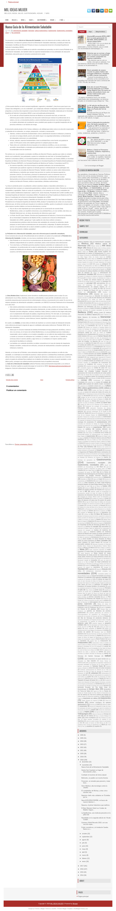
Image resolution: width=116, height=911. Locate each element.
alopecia (88, 276)
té (101, 680)
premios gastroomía (95, 612)
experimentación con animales (100, 434)
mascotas (80, 528)
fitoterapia (108, 445)
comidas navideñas (92, 359)
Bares (86, 308)
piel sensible (104, 595)
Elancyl (93, 413)
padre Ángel (100, 582)
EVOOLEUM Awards (83, 434)
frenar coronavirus (103, 452)
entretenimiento (102, 422)
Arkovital (97, 296)
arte (90, 297)
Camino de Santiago (83, 329)
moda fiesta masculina (104, 551)
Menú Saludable (102, 540)
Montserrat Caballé (83, 560)
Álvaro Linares (92, 278)
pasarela (102, 586)
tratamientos (106, 698)
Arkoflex (105, 292)
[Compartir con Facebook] (13, 375)
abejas (81, 255)
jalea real (94, 500)
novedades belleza (103, 573)
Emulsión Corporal (83, 416)
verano (93, 710)
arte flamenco (98, 297)
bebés (98, 308)
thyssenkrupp (82, 689)
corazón (107, 369)
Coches (97, 352)
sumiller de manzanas (99, 676)
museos (80, 565)
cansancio (105, 331)
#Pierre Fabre (82, 251)
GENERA (80, 466)
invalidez (94, 498)
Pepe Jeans (89, 589)
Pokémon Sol (94, 607)
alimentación (104, 272)
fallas (81, 438)
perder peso (98, 589)
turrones (92, 704)
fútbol (104, 455)
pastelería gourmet (85, 588)
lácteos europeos (100, 510)
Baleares (80, 306)
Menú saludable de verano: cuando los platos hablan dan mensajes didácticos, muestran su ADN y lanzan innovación (98, 72)
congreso (90, 364)
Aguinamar (100, 267)
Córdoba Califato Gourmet (97, 371)
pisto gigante (94, 602)
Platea (99, 604)
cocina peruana (89, 353)
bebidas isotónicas (83, 310)
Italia (79, 500)
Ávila (95, 303)
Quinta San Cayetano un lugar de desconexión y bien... (92, 771)
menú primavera (89, 540)
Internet (80, 498)
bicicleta (94, 317)
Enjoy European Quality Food (101, 420)
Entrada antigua (70, 379)
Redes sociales (83, 635)
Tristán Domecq (86, 700)
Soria (79, 675)
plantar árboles (105, 602)
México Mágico (101, 547)
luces (96, 517)
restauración (104, 640)
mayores (80, 530)
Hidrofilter (83, 479)
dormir (98, 402)
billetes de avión (88, 320)
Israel (107, 498)
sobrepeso (80, 673)
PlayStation (81, 605)
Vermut (101, 709)
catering (88, 343)
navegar (106, 567)
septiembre (86, 837)
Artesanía (108, 297)
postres (108, 607)
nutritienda (80, 579)
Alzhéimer (101, 278)
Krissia (81, 507)
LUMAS (80, 519)
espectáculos (97, 427)
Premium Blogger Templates (65, 908)
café (107, 323)
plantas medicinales (85, 604)
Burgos (93, 323)
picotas (80, 595)
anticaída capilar (102, 285)
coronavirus (81, 373)
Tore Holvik (97, 693)
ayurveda (80, 304)
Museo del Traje (104, 563)
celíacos (101, 343)
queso (80, 628)
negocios (91, 569)
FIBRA (109, 441)
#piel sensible (105, 250)
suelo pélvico (81, 676)
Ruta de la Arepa (89, 650)
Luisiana (102, 517)
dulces (80, 406)
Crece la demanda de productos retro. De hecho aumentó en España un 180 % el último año (98, 124)
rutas (97, 650)
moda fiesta (90, 551)
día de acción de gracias (95, 397)
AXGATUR (106, 303)
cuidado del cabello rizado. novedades (98, 384)
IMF (81, 491)
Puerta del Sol (82, 626)
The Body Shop (101, 687)
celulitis (108, 343)
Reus (84, 644)
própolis (93, 621)
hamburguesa (91, 474)
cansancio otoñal (83, 332)
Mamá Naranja (107, 521)
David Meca (103, 394)
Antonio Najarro (99, 286)
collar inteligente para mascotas (95, 357)
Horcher (107, 479)
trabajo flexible (82, 696)
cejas (95, 343)
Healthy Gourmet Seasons (98, 475)
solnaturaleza (105, 673)
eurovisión (105, 431)
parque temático (92, 586)
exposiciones (91, 436)
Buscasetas (100, 323)
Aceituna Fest (82, 260)
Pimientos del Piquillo (93, 598)
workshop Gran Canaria (84, 724)
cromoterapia (96, 380)
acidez (91, 262)
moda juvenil (93, 555)
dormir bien (107, 402)
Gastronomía (42, 20)
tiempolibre (107, 689)
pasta (109, 586)
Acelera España (82, 262)
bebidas (105, 308)
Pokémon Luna (82, 607)
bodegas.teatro (82, 322)
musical (101, 565)
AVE (109, 301)
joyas (97, 503)
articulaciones (84, 299)
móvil (107, 560)
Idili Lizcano (106, 488)
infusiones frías (91, 495)
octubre (84, 833)
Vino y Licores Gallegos (102, 715)
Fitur (81, 446)
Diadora (101, 399)
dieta (106, 399)
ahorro (81, 269)
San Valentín (91, 661)
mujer (92, 562)
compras (98, 360)
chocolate (96, 348)
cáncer (96, 331)
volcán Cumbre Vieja (96, 721)
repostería (83, 640)
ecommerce (105, 406)
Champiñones (98, 346)
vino (79, 716)
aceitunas (90, 260)
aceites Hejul (90, 258)
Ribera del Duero (92, 644)
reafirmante (99, 630)
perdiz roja (88, 591)
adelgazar (105, 264)
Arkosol (106, 294)
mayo (84, 849)
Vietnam (99, 714)
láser (109, 510)
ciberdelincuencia (82, 350)
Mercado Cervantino (98, 544)
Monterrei (99, 558)
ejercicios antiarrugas (92, 411)
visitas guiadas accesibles (90, 719)
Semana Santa (97, 666)
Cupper (107, 390)
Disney (94, 401)
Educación (81, 408)
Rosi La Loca (87, 648)
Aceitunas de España (102, 260)
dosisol (82, 404)
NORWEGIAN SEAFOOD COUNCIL (97, 571)
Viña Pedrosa (102, 717)
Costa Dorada (91, 378)
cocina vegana (82, 355)
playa (106, 604)
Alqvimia (108, 276)
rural (81, 650)
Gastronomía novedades (96, 463)
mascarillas (105, 526)
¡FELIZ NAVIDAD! (93, 138)
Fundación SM (96, 455)
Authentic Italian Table (92, 301)
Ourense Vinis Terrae (83, 582)
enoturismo (90, 422)
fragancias (83, 452)
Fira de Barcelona (97, 445)
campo (89, 331)
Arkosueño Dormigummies (85, 296)
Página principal (13, 2)
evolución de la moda (101, 432)
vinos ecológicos (90, 717)
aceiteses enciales (102, 258)
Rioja (100, 644)
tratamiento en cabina (90, 698)
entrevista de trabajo (91, 423)
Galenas (98, 457)
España (80, 427)
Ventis (87, 709)
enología (80, 422)
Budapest (98, 322)
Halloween (81, 474)
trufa (101, 700)
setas (97, 668)
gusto (88, 472)
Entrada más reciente (12, 379)
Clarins (90, 352)
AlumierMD (83, 278)
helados (88, 477)
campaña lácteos (104, 329)
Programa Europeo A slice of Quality (101, 619)
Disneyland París (104, 401)
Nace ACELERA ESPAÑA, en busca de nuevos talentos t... (94, 801)
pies (104, 597)
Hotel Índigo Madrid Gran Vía (100, 484)
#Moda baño (97, 248)
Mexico (85, 547)
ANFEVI (98, 281)
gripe (98, 470)
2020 (82, 753)
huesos (87, 488)
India (94, 493)
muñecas (95, 563)
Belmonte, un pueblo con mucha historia (94, 778)
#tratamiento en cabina (85, 253)
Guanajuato (81, 472)
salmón (101, 651)
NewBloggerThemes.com (81, 908)
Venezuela (80, 709)
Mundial (89, 563)
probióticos (94, 614)
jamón (102, 500)
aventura (88, 303)
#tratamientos (99, 253)
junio (84, 846)
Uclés (98, 704)
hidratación (107, 477)
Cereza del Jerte (98, 345)
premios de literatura (94, 611)
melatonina (108, 535)
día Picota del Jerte (90, 399)
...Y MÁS (62, 20)
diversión (80, 402)
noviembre (85, 765)
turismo (81, 702)
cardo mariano (82, 336)
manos (88, 523)
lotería (79, 517)
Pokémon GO (105, 605)
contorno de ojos (105, 366)
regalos (99, 635)
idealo (98, 488)
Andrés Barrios (90, 281)
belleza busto (98, 312)
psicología (94, 625)
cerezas (107, 345)
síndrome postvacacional (87, 669)
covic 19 (99, 378)
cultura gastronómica (41, 30)
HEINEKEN (81, 477)
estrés (89, 431)
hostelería (90, 481)
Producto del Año (97, 616)
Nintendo (105, 569)
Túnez (107, 700)
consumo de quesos (91, 366)
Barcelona (80, 308)
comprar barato (88, 360)
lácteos (91, 510)
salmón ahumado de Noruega (93, 653)
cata (102, 341)
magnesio (91, 521)
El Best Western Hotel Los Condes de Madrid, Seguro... (93, 809)
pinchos (92, 600)
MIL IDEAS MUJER (15, 9)
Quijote (107, 628)
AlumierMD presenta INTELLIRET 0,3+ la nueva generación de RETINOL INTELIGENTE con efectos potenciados (98, 38)
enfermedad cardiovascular (87, 418)
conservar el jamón (102, 364)
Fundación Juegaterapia (84, 455)
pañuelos (97, 584)
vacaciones (83, 706)
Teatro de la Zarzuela (83, 682)
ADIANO (80, 265)
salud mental (102, 659)
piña (79, 602)
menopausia (95, 537)
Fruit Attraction (81, 453)
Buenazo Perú (107, 322)
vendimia (106, 708)
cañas (101, 332)
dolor (86, 402)
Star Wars (90, 675)
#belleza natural (101, 244)
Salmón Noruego (94, 656)
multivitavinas (81, 563)
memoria (87, 537)
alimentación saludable (20, 30)
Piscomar (85, 602)
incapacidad (105, 491)
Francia (91, 452)
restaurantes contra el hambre (100, 642)
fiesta (81, 443)
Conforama (81, 364)
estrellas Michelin (102, 429)
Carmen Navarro (103, 336)
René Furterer (100, 639)
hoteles (105, 486)
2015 (82, 872)
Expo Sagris (81, 436)
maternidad (106, 528)
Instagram (82, 496)
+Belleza (108, 253)
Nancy (107, 565)
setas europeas (106, 668)
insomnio (108, 495)
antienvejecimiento (83, 286)
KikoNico (96, 505)
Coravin (99, 369)
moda (23, 20)
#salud (91, 251)
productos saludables (83, 619)
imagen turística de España (93, 489)
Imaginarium (107, 489)
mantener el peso (97, 523)
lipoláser (80, 516)
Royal (109, 648)
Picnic (95, 593)
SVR (86, 678)
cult (102, 386)
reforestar (92, 635)
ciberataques (105, 348)
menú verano (95, 542)
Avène (81, 303)
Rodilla (106, 644)
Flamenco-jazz (81, 448)
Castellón (99, 339)
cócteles (99, 355)
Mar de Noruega (94, 524)
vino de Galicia (88, 715)
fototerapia (108, 450)
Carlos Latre (92, 336)
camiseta (94, 329)
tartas (93, 680)
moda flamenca (85, 553)
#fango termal (95, 245)
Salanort (80, 651)
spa (84, 675)
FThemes (37, 908)
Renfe (109, 639)
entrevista (80, 423)
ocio (94, 579)
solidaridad (94, 673)
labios (84, 510)
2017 (82, 866)
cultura (108, 386)
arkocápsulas (91, 292)
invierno (101, 498)
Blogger (101, 166)
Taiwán (101, 678)
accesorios (95, 255)
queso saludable (89, 628)
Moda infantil (98, 553)
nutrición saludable (101, 577)
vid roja (96, 711)
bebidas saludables (96, 310)
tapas (87, 680)
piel (85, 595)
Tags (90, 31)
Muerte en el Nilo (83, 562)
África (102, 265)
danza (96, 394)
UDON (104, 704)
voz (81, 722)
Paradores (81, 586)
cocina (103, 352)
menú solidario (83, 542)
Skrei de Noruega (96, 671)
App (101, 288)
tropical (95, 700)
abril (83, 852)
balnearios (90, 306)
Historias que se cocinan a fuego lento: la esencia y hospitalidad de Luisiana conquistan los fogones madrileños (98, 55)
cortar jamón (107, 373)
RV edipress (105, 650)
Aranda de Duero (89, 290)
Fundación (94, 453)
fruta (88, 453)
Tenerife (89, 685)
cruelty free (91, 382)
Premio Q (84, 609)
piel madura (94, 595)
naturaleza (96, 567)
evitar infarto (89, 432)
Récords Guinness (91, 633)
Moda (82, 549)
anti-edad (89, 283)
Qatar (107, 626)
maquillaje (83, 524)
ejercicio (80, 411)
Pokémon (96, 605)
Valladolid (98, 706)
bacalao (101, 304)
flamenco (90, 446)
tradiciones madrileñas (93, 696)
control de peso (99, 367)
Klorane (102, 505)
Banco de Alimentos (102, 306)
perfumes (96, 591)
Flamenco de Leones (103, 446)
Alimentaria (100, 274)
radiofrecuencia (82, 630)
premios (93, 609)
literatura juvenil (88, 516)
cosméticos (81, 378)
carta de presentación (103, 338)
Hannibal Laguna (103, 474)
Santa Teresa (104, 661)
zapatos (97, 726)
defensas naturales (98, 395)
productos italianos (102, 618)
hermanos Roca (97, 477)
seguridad (93, 662)
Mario (103, 524)
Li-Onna (86, 514)
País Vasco (81, 584)
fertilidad (86, 441)
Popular (82, 31)
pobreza (89, 605)
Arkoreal (96, 294)
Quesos (99, 628)
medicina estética (95, 531)
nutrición (89, 577)
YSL (83, 726)
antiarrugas (89, 285)
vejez (100, 708)
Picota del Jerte (104, 593)
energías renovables (95, 416)
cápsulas (100, 334)
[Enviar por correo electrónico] (6, 375)
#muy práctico (107, 248)
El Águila (103, 411)
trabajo (106, 694)
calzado (80, 327)
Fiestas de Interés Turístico (92, 443)
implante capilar (95, 491)
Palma (90, 584)
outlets (93, 582)
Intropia (87, 498)
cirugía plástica (98, 350)
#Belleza (84, 244)
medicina (105, 530)
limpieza (105, 514)
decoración (87, 395)
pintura (106, 600)
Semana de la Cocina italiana (100, 664)
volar (87, 721)
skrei (87, 671)
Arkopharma (83, 294)
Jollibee (101, 502)
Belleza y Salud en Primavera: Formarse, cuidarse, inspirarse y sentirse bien (98, 151)
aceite (103, 255)
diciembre (85, 762)
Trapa (79, 698)
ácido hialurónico (100, 262)
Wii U (107, 722)
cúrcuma (80, 392)
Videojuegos (83, 714)
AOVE (95, 288)
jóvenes (92, 503)
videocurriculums (104, 711)
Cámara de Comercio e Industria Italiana (97, 327)
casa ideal (92, 339)
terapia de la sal (97, 685)
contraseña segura (85, 367)
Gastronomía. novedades (64, 30)
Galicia (106, 457)
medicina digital (82, 531)
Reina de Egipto (88, 637)
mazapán (88, 530)
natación (80, 567)
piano (89, 593)
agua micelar (92, 267)
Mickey (109, 547)
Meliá (81, 537)
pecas (100, 588)
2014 (82, 875)
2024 (82, 741)
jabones (86, 500)
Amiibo (86, 279)
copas (92, 369)
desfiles (83, 397)
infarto (100, 493)
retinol (79, 644)
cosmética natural (103, 376)
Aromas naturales (82, 297)
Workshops (96, 724)
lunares (86, 519)
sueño (89, 676)
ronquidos (99, 646)
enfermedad (107, 416)
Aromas (105, 296)
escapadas (104, 425)
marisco (87, 526)
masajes (96, 526)
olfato (94, 581)
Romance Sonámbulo (83, 646)
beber (92, 308)
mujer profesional (102, 562)
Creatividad (108, 378)
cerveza (80, 346)
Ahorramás (108, 267)
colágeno (106, 355)
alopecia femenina (98, 276)
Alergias (86, 272)
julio (83, 843)
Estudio (97, 431)
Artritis (93, 299)
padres (107, 582)
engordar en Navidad (85, 420)
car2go (107, 334)
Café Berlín (81, 325)
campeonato (81, 331)
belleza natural (92, 314)
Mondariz (86, 558)
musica (87, 565)
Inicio (41, 379)
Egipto (107, 409)
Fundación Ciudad (104, 453)
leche (97, 512)
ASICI (100, 299)
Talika (107, 678)
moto (101, 560)
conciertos (94, 362)
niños (79, 571)
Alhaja (95, 272)
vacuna (92, 706)
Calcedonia (91, 325)
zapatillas (89, 726)
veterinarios (108, 709)
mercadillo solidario (84, 544)
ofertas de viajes (103, 579)
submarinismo (98, 675)
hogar (53, 20)
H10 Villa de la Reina (100, 472)
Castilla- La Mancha (91, 341)
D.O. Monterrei (88, 394)
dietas (80, 401)
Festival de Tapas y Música (98, 441)
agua (85, 267)
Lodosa (107, 516)
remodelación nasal (88, 639)
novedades (84, 573)
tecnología (82, 683)
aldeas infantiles (93, 271)
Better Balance (83, 317)
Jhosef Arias (94, 502)
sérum (91, 668)
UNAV (109, 704)
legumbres (105, 512)
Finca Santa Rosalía (85, 445)
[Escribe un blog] (8, 375)
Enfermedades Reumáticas (103, 418)
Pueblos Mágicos (104, 625)
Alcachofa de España (99, 269)
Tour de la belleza (96, 694)
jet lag (86, 502)
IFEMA (80, 489)
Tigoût (95, 691)
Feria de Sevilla (91, 439)
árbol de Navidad (104, 290)
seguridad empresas (103, 662)
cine (90, 350)
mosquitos (94, 560)
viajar (81, 711)
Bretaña (92, 322)
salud (31, 20)
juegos (82, 505)
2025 (82, 738)
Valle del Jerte (107, 706)
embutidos (100, 413)
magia (84, 521)
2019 (82, 757)
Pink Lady (99, 600)
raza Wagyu (91, 630)
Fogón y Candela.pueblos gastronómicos (98, 448)
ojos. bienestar (87, 581)
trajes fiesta (105, 696)
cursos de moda (97, 392)
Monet (92, 558)
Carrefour (80, 338)
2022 (82, 747)
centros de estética (86, 345)
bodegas (105, 320)
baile (107, 304)
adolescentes (88, 265)
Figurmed (104, 443)
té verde (107, 680)
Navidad (81, 569)
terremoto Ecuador (84, 687)
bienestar (31, 30)
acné (90, 264)
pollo (102, 607)
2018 (82, 760)
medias (96, 530)
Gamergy (80, 460)
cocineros (91, 355)
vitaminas (81, 721)
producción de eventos (84, 616)
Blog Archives (100, 31)
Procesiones (105, 614)
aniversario (80, 283)
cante (94, 332)
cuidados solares (93, 386)
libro (92, 514)
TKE (100, 691)
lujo (108, 517)
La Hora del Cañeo (102, 507)
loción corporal (99, 516)
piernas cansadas (94, 597)
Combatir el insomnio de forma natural (93, 775)
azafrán (95, 304)
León (79, 514)
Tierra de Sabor (85, 691)
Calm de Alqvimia (103, 325)
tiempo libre (94, 689)
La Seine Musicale (98, 509)
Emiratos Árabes (90, 415)
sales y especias (90, 651)
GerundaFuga (89, 466)
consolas (80, 366)
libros (98, 514)
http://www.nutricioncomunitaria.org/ (60, 366)
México (92, 547)
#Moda (89, 248)
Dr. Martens (105, 404)
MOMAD (80, 558)
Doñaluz (92, 402)
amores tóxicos (97, 279)
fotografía (99, 450)
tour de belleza (82, 694)
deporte (108, 395)
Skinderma (80, 671)
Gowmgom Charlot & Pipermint (86, 468)
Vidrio (93, 714)
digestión (87, 401)
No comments (16, 33)
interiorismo (106, 496)
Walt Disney (100, 722)
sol (87, 673)
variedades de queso (85, 708)
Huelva (80, 488)
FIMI (109, 443)
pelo (81, 590)
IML (86, 491)
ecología (96, 406)
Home (6, 20)
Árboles (80, 292)
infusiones (81, 495)
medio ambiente (104, 533)
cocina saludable (102, 353)
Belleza (15, 20)
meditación (91, 535)
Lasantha (53, 908)
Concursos (104, 362)
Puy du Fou (92, 626)
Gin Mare (100, 466)
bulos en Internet (84, 323)
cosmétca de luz (98, 374)
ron (93, 646)
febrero (84, 858)
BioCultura (98, 320)
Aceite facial (99, 257)
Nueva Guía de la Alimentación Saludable (28, 27)
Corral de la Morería (94, 373)
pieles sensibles (82, 597)
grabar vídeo (101, 468)
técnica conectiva (106, 682)
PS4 (88, 625)
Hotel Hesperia (89, 482)
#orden (81, 250)
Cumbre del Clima (97, 390)
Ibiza (92, 488)
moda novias (104, 555)
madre (92, 519)
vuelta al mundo (89, 722)
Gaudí (106, 465)
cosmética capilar (90, 376)
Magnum (99, 521)
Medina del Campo (90, 533)
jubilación (108, 503)
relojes (79, 639)
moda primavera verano (101, 556)
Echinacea (88, 406)
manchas (82, 523)
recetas (106, 630)
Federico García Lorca (98, 438)
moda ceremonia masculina (96, 549)
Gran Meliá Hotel (89, 470)
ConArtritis (106, 360)
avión (100, 303)
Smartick (106, 671)
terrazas (106, 685)
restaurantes (83, 643)
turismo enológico (96, 702)
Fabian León (107, 436)
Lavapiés (82, 512)
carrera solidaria (89, 338)
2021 (82, 750)
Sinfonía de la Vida (103, 669)
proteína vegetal (97, 623)
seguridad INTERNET (83, 664)
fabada (100, 436)
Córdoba (80, 371)
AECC (96, 265)
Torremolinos (105, 693)
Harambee (81, 475)
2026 (82, 735)
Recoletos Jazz (98, 632)
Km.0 (109, 505)
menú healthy (87, 538)
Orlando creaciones (103, 581)
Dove (88, 404)
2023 (82, 744)
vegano (95, 708)
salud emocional (89, 659)
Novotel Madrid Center (84, 575)
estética (88, 429)
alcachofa (88, 269)
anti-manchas (101, 283)
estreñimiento (81, 431)
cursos (87, 392)
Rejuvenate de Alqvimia (102, 637)
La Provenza (87, 509)
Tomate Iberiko (88, 693)
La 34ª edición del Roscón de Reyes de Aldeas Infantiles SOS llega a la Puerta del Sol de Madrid (98, 108)
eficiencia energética (97, 409)
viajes (86, 712)
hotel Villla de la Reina (93, 486)
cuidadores (83, 386)
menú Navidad (99, 538)
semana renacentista (83, 666)
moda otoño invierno (84, 556)
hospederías (81, 481)
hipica (95, 479)
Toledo (106, 691)
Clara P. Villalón (82, 352)
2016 (82, 869)
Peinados (108, 588)
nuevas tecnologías (98, 575)
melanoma (99, 535)
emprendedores (103, 415)
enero (84, 861)
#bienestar (82, 246)
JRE (102, 503)
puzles (101, 626)
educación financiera (96, 408)
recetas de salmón (84, 632)
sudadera (106, 675)
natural (88, 567)
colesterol (81, 357)
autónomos (103, 301)
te (98, 680)
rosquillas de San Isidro (99, 648)
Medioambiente (82, 535)
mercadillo (105, 542)
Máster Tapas (88, 528)
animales (105, 281)
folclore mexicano (82, 450)
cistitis (107, 350)
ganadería (89, 460)
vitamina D (105, 719)
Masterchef (98, 528)
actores (97, 264)
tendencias (99, 683)
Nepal (98, 569)
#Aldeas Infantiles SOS (85, 241)
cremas (84, 380)
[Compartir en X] (11, 375)
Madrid (98, 519)
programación (83, 621)
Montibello (106, 558)
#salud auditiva (103, 251)
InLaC (100, 495)
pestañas (105, 591)
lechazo (90, 512)
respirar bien (93, 640)
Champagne (88, 346)
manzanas (107, 523)
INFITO (106, 493)
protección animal (103, 621)
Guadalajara (105, 470)
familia (86, 438)
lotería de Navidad (88, 517)
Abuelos (87, 255)
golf (107, 466)
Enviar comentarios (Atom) (23, 444)
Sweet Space (93, 678)
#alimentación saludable (103, 241)
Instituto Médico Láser (94, 496)
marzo (84, 855)
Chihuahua (88, 348)
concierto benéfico (83, 362)
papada (105, 584)
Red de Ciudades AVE (105, 633)
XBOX (103, 724)
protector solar (83, 623)
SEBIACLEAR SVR (83, 662)
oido (79, 581)
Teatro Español (95, 682)
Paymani (94, 588)
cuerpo (98, 382)
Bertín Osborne (104, 314)
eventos (80, 432)
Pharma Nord (81, 593)
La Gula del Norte (90, 507)
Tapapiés (80, 680)
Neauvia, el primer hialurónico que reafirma (95, 805)
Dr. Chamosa (96, 404)
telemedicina (90, 683)
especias (88, 427)
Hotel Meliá (81, 486)
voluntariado (107, 721)
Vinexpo (106, 714)
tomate (79, 693)
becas (106, 310)
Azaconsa (87, 304)
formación (91, 450)
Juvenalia (88, 505)
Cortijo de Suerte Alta (86, 374)
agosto (84, 840)
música (93, 565)
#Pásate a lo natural (92, 250)
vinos (79, 717)
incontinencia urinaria (83, 493)
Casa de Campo (82, 339)
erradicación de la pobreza (91, 425)
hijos (89, 479)
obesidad (88, 579)
